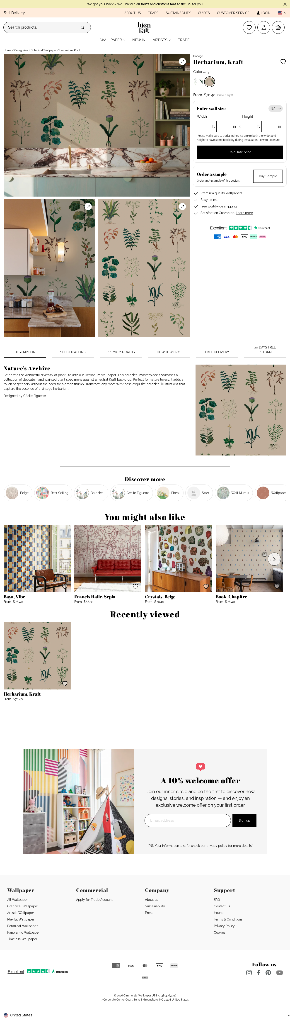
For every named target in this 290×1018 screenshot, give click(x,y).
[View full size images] (182, 61)
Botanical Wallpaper (43, 50)
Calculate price (240, 152)
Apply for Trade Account (94, 899)
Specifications (73, 352)
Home (7, 50)
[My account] (263, 27)
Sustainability (178, 13)
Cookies (219, 932)
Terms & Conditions (228, 919)
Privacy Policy (224, 926)
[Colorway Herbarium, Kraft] (209, 81)
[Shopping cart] (278, 27)
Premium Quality (120, 352)
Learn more (244, 213)
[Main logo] (145, 27)
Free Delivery (217, 352)
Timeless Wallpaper (22, 939)
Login (266, 13)
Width (216, 121)
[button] (280, 13)
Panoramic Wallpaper (23, 932)
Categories (21, 50)
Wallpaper (111, 40)
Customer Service (233, 13)
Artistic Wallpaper (20, 913)
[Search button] (82, 27)
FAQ (217, 899)
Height (261, 121)
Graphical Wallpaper (22, 906)
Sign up (244, 820)
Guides (204, 13)
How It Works (169, 352)
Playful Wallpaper (20, 919)
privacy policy (216, 846)
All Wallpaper (17, 899)
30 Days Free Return (265, 350)
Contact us (222, 906)
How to (219, 913)
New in (138, 40)
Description (25, 352)
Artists (160, 40)
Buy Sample (268, 176)
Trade (153, 13)
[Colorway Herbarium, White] (198, 82)
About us (132, 13)
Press (149, 913)
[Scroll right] (274, 559)
